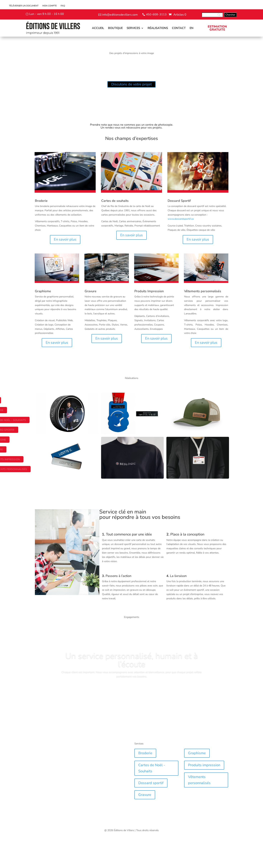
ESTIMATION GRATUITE (217, 28)
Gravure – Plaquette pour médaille (130, 399)
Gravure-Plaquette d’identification (64, 444)
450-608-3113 (156, 14)
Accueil (98, 28)
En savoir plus (65, 239)
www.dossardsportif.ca (181, 219)
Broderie (41, 201)
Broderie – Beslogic (119, 444)
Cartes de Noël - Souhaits (151, 768)
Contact (179, 28)
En (191, 28)
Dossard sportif (151, 783)
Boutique (115, 28)
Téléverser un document (23, 5)
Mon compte (49, 5)
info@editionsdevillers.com (120, 15)
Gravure (144, 794)
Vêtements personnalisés (199, 779)
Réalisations (158, 28)
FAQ (63, 5)
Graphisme (197, 753)
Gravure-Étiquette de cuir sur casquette (191, 401)
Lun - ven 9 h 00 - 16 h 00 (46, 14)
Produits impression (204, 765)
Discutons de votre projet (131, 84)
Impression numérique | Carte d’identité (192, 445)
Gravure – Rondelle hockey (59, 399)
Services (133, 28)
